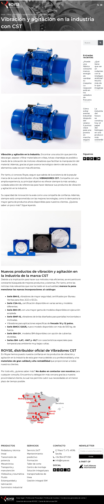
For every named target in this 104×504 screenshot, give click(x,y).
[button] (98, 5)
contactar (55, 371)
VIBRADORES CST (49, 178)
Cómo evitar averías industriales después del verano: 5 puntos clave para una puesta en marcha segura (88, 124)
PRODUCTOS (8, 445)
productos (22, 202)
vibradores (25, 296)
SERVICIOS (33, 445)
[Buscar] (100, 42)
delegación (39, 374)
